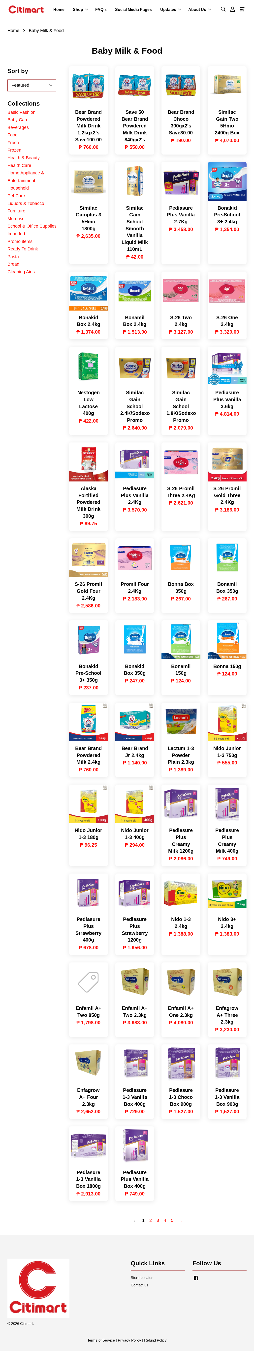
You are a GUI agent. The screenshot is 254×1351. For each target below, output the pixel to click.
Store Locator (142, 1277)
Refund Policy (155, 1340)
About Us (197, 9)
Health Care (19, 165)
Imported (16, 233)
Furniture (16, 210)
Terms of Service (101, 1340)
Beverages (18, 127)
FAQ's (101, 9)
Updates (168, 9)
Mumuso (16, 218)
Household (18, 188)
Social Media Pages (133, 9)
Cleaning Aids (21, 271)
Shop (78, 9)
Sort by (17, 71)
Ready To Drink (22, 248)
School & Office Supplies (32, 226)
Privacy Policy (129, 1340)
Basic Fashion (21, 112)
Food (12, 134)
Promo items (19, 241)
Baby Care (18, 119)
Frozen (14, 150)
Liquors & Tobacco (25, 203)
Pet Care (16, 195)
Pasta (13, 256)
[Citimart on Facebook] (195, 1280)
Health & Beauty (23, 157)
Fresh (13, 142)
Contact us (139, 1285)
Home (58, 9)
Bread (13, 264)
